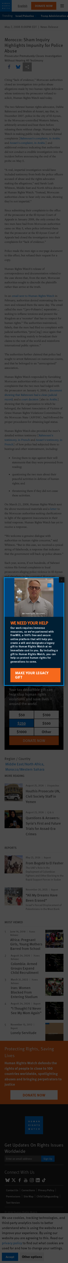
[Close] (61, 579)
